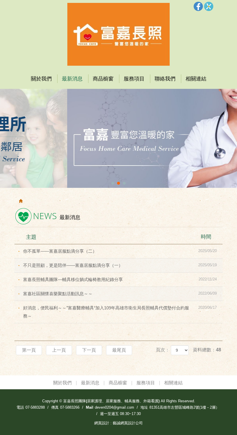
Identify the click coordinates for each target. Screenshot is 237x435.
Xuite (208, 6)
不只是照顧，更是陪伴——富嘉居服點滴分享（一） (120, 265)
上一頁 (59, 350)
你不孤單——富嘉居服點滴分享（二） (120, 251)
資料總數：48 (207, 349)
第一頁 (29, 350)
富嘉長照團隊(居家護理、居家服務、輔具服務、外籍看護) (118, 34)
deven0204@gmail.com (114, 407)
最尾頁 (119, 350)
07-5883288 (35, 407)
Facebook (198, 6)
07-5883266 (69, 407)
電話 (20, 407)
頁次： (163, 349)
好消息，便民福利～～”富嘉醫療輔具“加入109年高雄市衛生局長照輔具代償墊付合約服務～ (120, 311)
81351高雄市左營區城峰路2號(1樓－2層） (184, 407)
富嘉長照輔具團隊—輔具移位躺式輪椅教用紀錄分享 (120, 279)
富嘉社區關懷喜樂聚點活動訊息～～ (120, 293)
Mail (89, 407)
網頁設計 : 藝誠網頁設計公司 (118, 423)
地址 (144, 407)
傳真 (55, 407)
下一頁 (89, 350)
